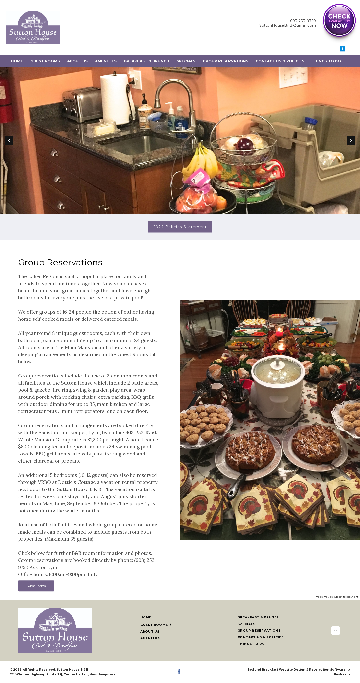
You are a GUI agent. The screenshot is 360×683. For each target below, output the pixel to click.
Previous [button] (9, 140)
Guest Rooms (36, 586)
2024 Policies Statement (180, 227)
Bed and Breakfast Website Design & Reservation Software (296, 669)
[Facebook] (342, 50)
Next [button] (351, 140)
